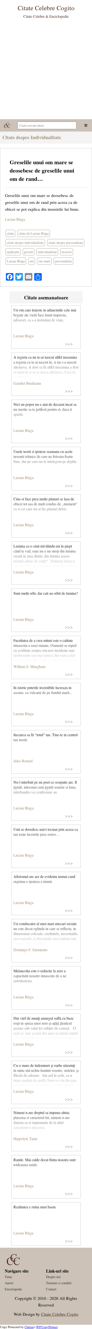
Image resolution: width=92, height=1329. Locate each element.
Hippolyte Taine (25, 1138)
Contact (51, 1289)
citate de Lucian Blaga (34, 233)
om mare (44, 261)
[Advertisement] (46, 70)
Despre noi (53, 1276)
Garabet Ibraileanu (27, 383)
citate (10, 233)
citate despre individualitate (25, 242)
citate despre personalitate (65, 242)
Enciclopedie (13, 1289)
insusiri (67, 252)
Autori (9, 1283)
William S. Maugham (29, 666)
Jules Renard (23, 760)
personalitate (63, 261)
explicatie (13, 252)
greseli (28, 252)
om (31, 261)
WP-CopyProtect (47, 1327)
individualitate (47, 252)
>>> (69, 344)
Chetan (29, 1327)
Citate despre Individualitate (31, 137)
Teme (8, 1276)
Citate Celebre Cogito (59, 1314)
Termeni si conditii (58, 1283)
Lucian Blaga (15, 219)
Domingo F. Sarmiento (30, 949)
